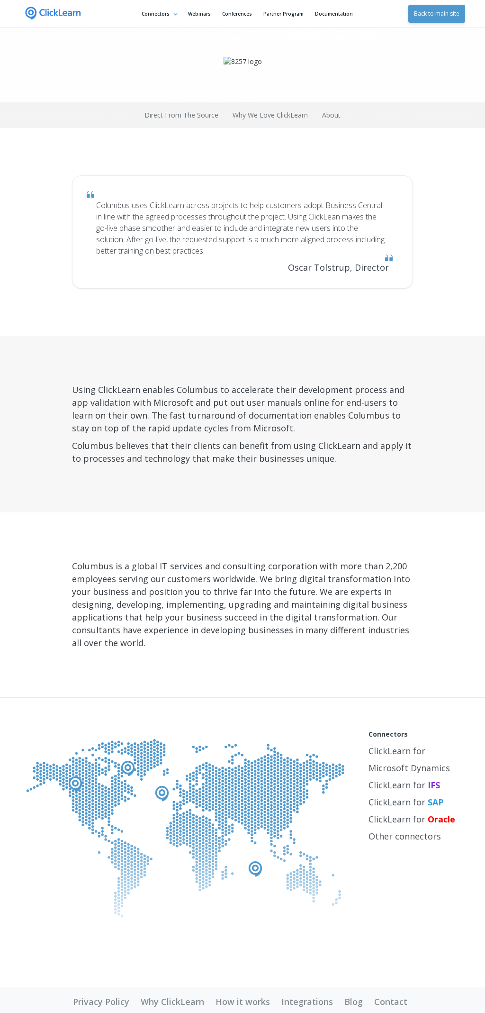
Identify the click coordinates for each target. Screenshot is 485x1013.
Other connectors (404, 836)
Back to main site (436, 13)
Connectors (156, 13)
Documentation (334, 13)
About (331, 114)
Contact (390, 1001)
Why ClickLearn (172, 1001)
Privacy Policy (101, 1001)
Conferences (237, 13)
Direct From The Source (181, 114)
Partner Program (283, 13)
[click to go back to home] (53, 14)
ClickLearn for (404, 785)
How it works (243, 1001)
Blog (353, 1001)
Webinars (199, 13)
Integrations (307, 1001)
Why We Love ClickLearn (270, 114)
